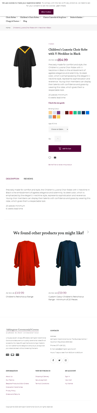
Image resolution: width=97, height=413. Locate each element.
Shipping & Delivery (42, 376)
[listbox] (69, 115)
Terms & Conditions (42, 383)
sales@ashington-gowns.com (65, 349)
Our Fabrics (10, 380)
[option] (50, 112)
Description (12, 179)
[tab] (12, 178)
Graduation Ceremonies (14, 387)
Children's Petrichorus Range (19, 297)
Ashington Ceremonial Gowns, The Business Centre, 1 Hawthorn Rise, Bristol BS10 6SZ (68, 340)
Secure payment (41, 380)
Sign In (67, 376)
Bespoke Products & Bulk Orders (17, 383)
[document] (46, 8)
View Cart (68, 380)
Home (8, 27)
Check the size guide (56, 103)
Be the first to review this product (60, 164)
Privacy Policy (10, 390)
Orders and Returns (13, 394)
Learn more (61, 6)
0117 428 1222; (61, 345)
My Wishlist (69, 383)
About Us (9, 376)
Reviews (28, 179)
